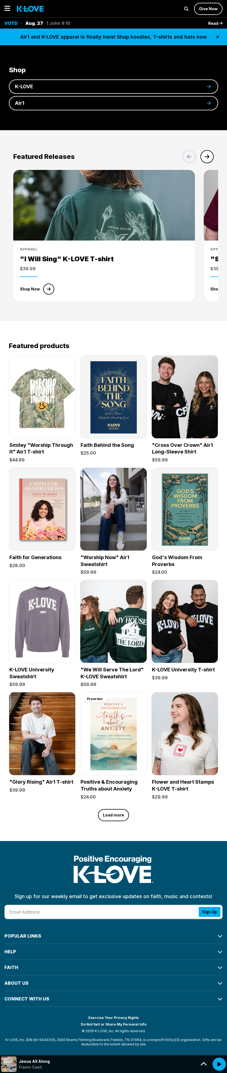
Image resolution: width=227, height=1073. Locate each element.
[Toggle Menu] (7, 8)
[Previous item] (189, 156)
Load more (113, 815)
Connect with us (26, 999)
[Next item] (207, 156)
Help (10, 951)
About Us (16, 983)
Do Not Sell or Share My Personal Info (113, 1024)
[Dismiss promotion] (218, 36)
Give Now (208, 8)
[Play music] (219, 1064)
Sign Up (209, 911)
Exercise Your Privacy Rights (113, 1018)
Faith (11, 967)
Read (213, 23)
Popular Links (22, 936)
